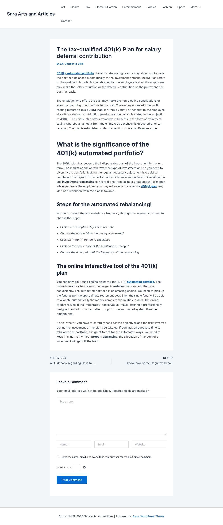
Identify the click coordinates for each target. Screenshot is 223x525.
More (193, 7)
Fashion (167, 7)
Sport (181, 7)
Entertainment (131, 7)
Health (75, 7)
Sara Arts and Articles (31, 14)
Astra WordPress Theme (148, 516)
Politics (151, 7)
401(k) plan (149, 186)
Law (87, 7)
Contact (66, 21)
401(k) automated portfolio (75, 73)
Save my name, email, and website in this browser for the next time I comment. (106, 456)
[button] (199, 7)
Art (63, 7)
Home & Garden (106, 7)
